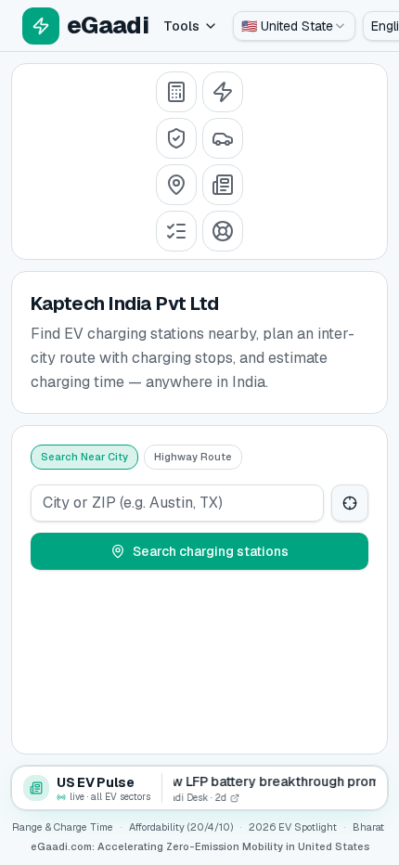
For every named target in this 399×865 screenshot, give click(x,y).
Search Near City (84, 456)
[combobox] (294, 26)
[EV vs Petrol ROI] (176, 91)
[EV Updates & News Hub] (222, 184)
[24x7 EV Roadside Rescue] (222, 231)
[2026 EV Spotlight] (222, 138)
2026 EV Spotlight (293, 826)
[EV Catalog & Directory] (176, 231)
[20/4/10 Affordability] (176, 138)
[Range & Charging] (222, 91)
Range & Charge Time (62, 826)
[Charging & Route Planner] (176, 184)
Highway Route (193, 456)
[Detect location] (349, 503)
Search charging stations (211, 551)
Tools (181, 26)
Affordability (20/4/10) (181, 826)
